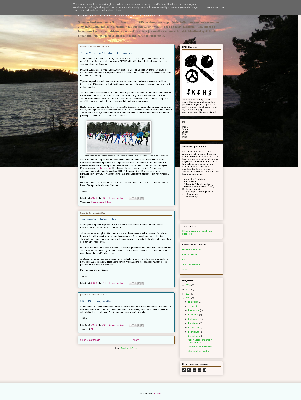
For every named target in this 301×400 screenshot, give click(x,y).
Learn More (211, 7)
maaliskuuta (194, 327)
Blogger (157, 393)
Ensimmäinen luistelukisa (98, 219)
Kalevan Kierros (190, 254)
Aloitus (94, 329)
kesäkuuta (193, 314)
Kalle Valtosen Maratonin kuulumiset (106, 53)
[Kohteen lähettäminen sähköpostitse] (130, 198)
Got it (225, 7)
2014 (188, 289)
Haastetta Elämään (191, 249)
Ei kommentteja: (117, 198)
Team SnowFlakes (191, 264)
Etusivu (136, 340)
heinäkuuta (194, 310)
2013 (188, 294)
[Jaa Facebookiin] (139, 198)
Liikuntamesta (105, 168)
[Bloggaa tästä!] (133, 198)
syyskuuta (193, 306)
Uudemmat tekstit (90, 340)
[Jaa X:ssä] (136, 198)
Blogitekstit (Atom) (129, 348)
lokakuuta (193, 302)
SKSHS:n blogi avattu (95, 301)
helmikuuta (194, 332)
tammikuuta (194, 336)
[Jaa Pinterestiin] (142, 198)
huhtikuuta (193, 323)
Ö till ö (185, 269)
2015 (188, 285)
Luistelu (108, 202)
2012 (188, 298)
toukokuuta (194, 319)
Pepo (184, 259)
